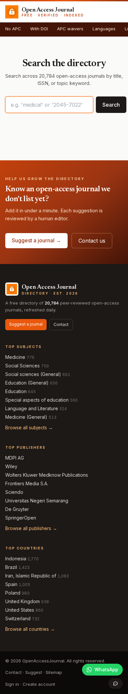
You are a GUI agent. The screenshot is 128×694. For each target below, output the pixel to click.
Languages (104, 28)
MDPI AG (14, 458)
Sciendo (14, 492)
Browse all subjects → (29, 427)
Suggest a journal (26, 324)
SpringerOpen (20, 517)
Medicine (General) (26, 417)
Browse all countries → (30, 629)
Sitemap (54, 672)
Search (111, 104)
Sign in (12, 684)
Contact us (91, 240)
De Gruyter (17, 509)
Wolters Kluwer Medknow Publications (46, 475)
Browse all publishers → (31, 528)
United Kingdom (22, 601)
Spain (11, 584)
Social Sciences (22, 365)
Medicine (15, 357)
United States (19, 610)
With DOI (39, 28)
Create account (39, 684)
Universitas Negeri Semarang (36, 500)
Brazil (11, 567)
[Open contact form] (115, 683)
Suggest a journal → (36, 240)
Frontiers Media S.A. (26, 483)
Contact (61, 324)
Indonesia (15, 558)
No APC (13, 28)
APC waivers (70, 28)
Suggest (33, 672)
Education (16, 391)
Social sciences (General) (33, 374)
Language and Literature (31, 408)
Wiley (11, 466)
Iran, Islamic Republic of (30, 575)
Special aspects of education (37, 400)
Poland (12, 593)
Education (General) (27, 383)
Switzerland (18, 618)
